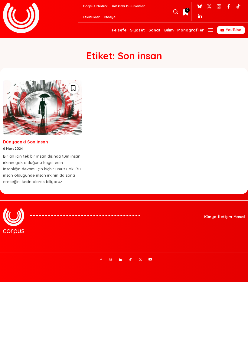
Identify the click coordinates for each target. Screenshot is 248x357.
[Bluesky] (199, 6)
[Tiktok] (238, 6)
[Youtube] (150, 260)
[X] (140, 260)
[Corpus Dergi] (39, 18)
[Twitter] (209, 6)
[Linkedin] (199, 16)
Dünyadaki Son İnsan (25, 142)
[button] (175, 11)
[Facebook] (228, 6)
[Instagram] (219, 6)
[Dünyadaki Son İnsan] (42, 107)
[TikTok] (130, 260)
